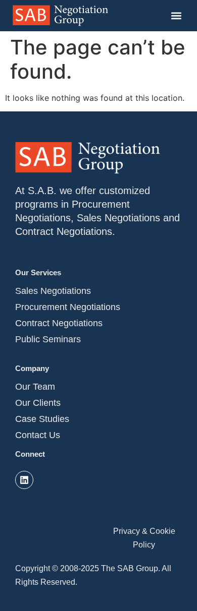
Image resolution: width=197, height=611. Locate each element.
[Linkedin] (24, 480)
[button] (176, 16)
